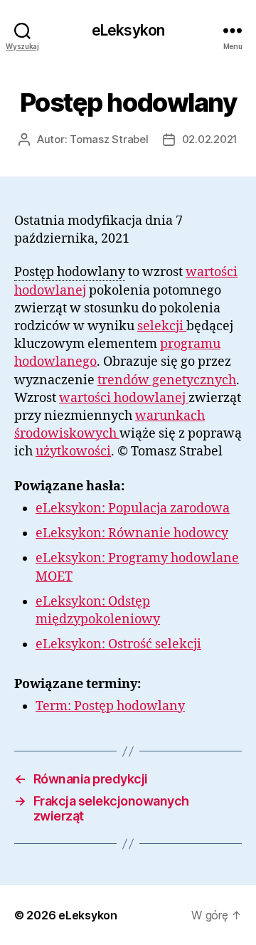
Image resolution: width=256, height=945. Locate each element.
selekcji (161, 326)
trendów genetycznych (166, 380)
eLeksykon (128, 30)
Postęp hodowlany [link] (69, 272)
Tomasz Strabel (109, 139)
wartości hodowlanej (123, 398)
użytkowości (73, 451)
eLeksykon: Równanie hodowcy (132, 533)
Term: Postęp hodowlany (110, 706)
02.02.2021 (210, 139)
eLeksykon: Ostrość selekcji (118, 644)
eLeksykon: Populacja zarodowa (133, 508)
